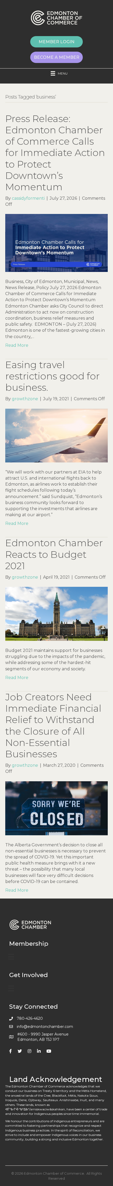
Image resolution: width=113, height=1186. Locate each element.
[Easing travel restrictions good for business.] (56, 435)
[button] (56, 41)
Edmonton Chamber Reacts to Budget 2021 (54, 554)
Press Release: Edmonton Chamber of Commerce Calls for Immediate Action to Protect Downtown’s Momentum (55, 153)
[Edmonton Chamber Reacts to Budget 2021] (56, 613)
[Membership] (11, 956)
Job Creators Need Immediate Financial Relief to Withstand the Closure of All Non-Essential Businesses (53, 725)
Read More (16, 345)
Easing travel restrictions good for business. (52, 376)
